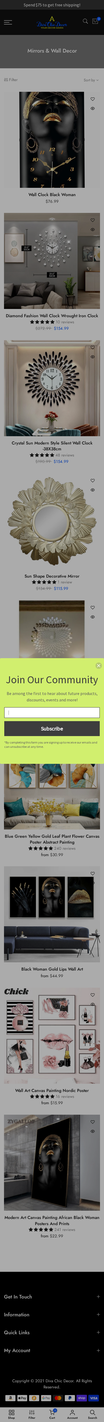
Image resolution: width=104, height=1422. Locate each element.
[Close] (98, 665)
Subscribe (52, 728)
